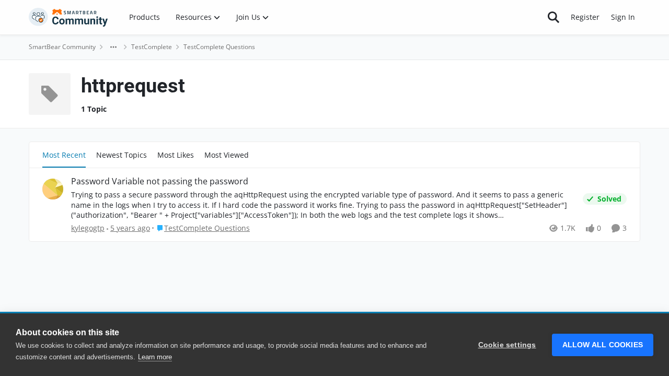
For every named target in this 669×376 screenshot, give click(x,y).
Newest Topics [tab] (121, 155)
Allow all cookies (602, 345)
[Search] (553, 17)
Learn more (155, 357)
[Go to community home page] (68, 17)
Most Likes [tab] (175, 155)
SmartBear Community (62, 46)
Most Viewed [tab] (226, 155)
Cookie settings (507, 345)
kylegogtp (88, 228)
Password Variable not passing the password (159, 181)
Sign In (623, 17)
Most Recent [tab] (64, 155)
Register (585, 17)
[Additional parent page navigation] (113, 47)
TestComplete (151, 46)
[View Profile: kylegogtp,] (52, 189)
